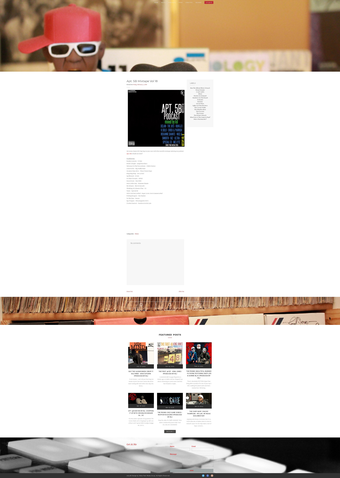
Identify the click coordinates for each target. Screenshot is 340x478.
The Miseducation (200, 109)
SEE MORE (169, 431)
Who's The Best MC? (200, 119)
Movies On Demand (200, 96)
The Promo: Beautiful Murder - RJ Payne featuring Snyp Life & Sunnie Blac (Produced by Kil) (198, 374)
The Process (200, 111)
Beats (163, 2)
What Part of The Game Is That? (200, 117)
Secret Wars (200, 103)
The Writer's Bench (200, 115)
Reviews (198, 2)
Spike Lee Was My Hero (200, 105)
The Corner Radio (200, 107)
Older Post (181, 291)
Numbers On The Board (200, 98)
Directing (189, 2)
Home (156, 2)
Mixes (181, 2)
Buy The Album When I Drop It (200, 88)
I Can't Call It (200, 92)
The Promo (200, 113)
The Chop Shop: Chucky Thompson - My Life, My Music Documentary (199, 414)
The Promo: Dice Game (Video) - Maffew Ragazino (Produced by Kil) (170, 415)
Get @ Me (209, 2)
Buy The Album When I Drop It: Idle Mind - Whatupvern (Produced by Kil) (141, 374)
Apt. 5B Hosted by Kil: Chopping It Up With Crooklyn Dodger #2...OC (141, 413)
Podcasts (172, 2)
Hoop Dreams (200, 90)
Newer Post (130, 291)
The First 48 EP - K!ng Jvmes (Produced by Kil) (170, 373)
